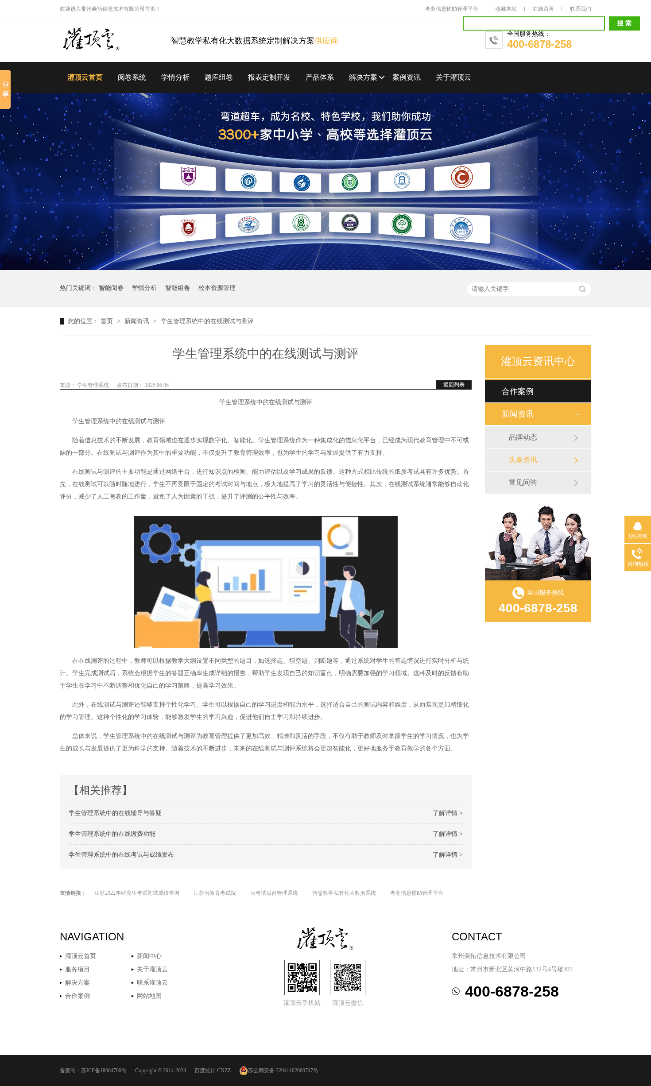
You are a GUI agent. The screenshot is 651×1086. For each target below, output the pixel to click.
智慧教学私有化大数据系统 (344, 893)
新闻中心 (149, 956)
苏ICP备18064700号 (104, 1070)
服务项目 (77, 969)
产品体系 (320, 77)
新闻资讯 (137, 321)
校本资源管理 (217, 288)
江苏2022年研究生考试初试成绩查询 (136, 893)
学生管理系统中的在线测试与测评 (207, 321)
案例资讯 (406, 77)
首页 (108, 321)
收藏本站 (506, 9)
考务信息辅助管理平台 (451, 9)
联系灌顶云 (152, 982)
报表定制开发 (269, 77)
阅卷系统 (132, 77)
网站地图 (149, 996)
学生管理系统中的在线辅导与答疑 (115, 813)
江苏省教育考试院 (215, 893)
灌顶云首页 (85, 77)
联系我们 (580, 9)
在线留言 (543, 9)
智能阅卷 (111, 288)
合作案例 (518, 391)
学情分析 (175, 77)
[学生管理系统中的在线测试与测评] (115, 39)
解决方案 (363, 77)
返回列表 (454, 385)
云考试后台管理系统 (274, 893)
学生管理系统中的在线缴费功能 (112, 834)
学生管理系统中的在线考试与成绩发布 (121, 854)
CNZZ (224, 1070)
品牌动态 (523, 437)
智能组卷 (177, 288)
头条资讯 (523, 460)
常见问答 (523, 482)
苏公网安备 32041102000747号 (283, 1070)
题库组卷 (219, 77)
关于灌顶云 (453, 77)
